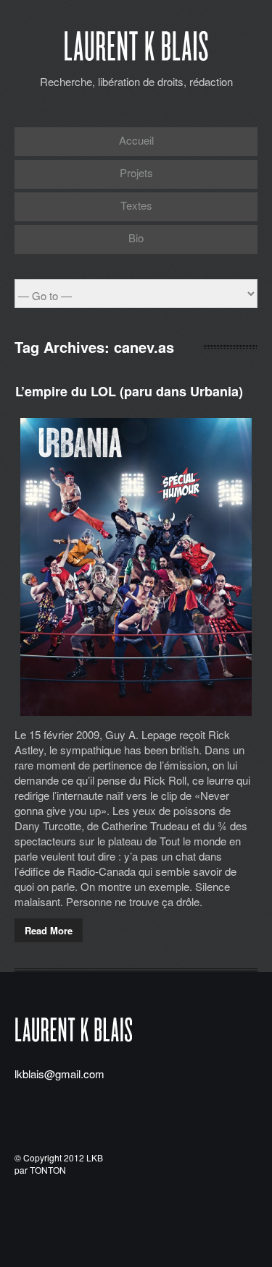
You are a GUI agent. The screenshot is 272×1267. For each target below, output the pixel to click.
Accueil (136, 140)
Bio (136, 237)
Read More (49, 930)
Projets (136, 172)
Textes (136, 205)
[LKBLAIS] (136, 59)
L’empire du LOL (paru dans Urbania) (129, 391)
